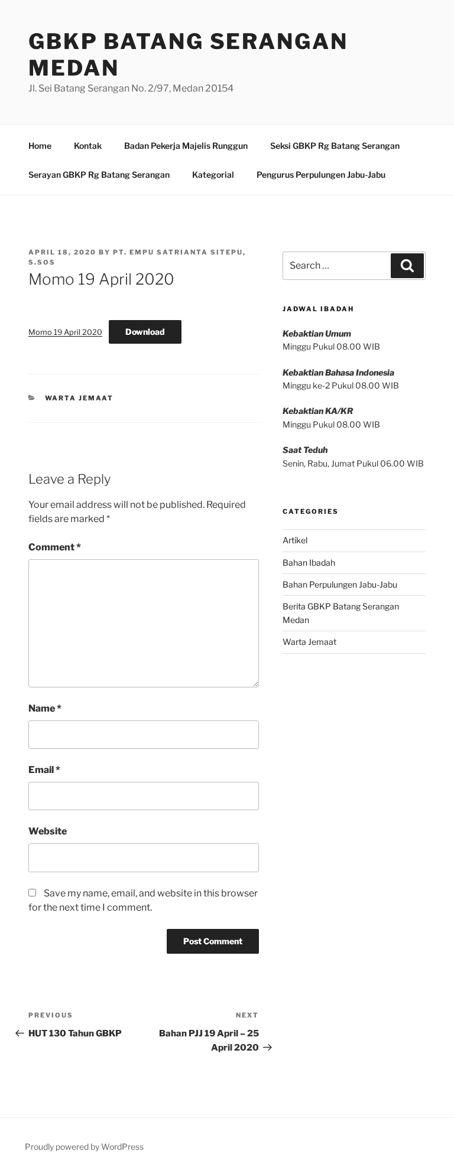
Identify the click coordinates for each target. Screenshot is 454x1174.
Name (44, 708)
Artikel (295, 540)
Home (39, 146)
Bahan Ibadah (309, 562)
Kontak (88, 146)
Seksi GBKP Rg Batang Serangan (335, 146)
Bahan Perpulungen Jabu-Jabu (340, 584)
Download (145, 332)
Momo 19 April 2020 (65, 332)
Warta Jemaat (79, 398)
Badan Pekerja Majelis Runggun (186, 146)
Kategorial (213, 174)
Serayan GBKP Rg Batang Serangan (99, 174)
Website (47, 831)
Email (44, 769)
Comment (54, 547)
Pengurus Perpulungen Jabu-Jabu (321, 174)
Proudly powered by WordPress (84, 1147)
